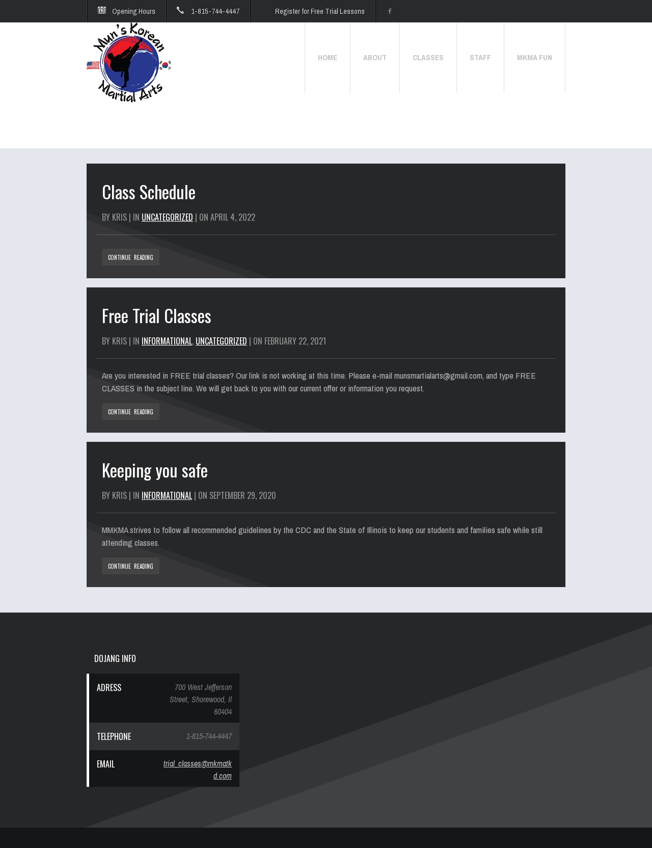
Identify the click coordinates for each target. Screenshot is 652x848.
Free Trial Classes (156, 315)
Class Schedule (149, 191)
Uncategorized (167, 217)
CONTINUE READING (130, 257)
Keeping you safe (155, 470)
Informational (167, 341)
